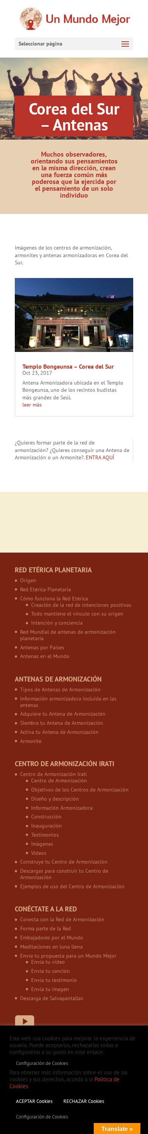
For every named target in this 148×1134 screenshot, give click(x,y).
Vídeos (38, 853)
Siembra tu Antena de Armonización (61, 722)
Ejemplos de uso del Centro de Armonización (72, 886)
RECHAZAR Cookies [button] (83, 1101)
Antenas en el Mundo (44, 656)
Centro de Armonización (59, 780)
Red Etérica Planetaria (45, 589)
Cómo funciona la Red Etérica (54, 598)
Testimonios (45, 834)
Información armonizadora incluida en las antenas (68, 701)
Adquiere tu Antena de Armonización (62, 713)
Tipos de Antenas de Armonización (60, 689)
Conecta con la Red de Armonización (62, 919)
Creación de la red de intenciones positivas (81, 605)
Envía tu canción (50, 971)
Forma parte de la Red (45, 928)
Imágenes (42, 843)
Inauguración (46, 825)
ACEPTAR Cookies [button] (34, 1101)
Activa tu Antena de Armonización (59, 732)
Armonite (30, 741)
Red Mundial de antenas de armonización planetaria (68, 635)
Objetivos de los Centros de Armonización (80, 789)
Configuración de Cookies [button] (42, 1063)
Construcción (46, 816)
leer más (32, 404)
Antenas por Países (42, 647)
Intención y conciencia (57, 622)
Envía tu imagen (50, 989)
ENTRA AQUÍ (100, 457)
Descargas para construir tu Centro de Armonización (64, 874)
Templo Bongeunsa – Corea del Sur (68, 366)
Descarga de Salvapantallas (51, 998)
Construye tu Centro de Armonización (63, 861)
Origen (28, 580)
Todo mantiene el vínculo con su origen (77, 613)
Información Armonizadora (62, 807)
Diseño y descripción (55, 798)
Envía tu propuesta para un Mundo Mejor (68, 955)
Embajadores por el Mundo (51, 937)
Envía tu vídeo (48, 961)
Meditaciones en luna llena (51, 946)
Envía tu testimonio (54, 980)
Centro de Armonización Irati (53, 774)
